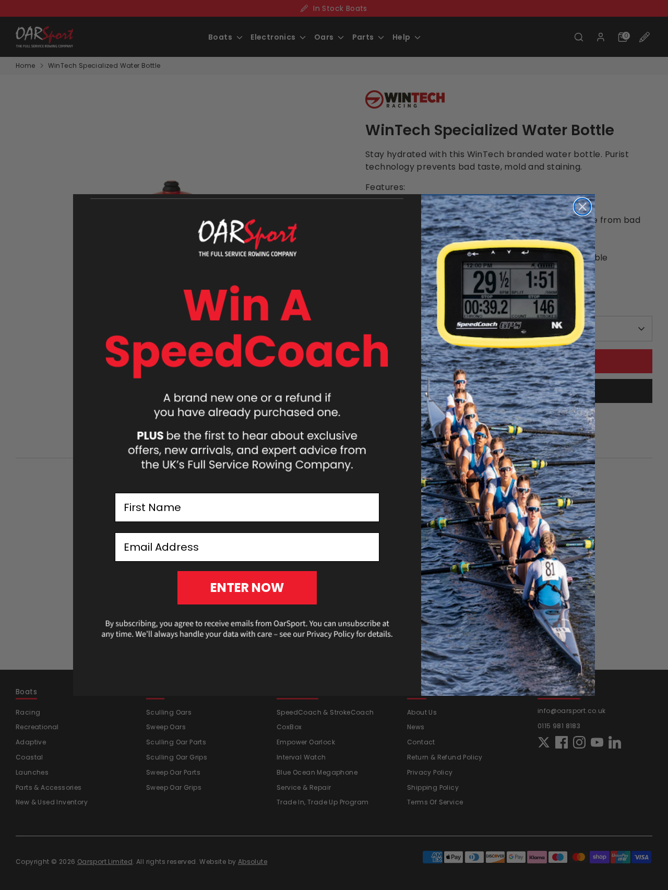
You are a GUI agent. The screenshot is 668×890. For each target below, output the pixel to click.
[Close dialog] (582, 206)
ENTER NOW (247, 587)
